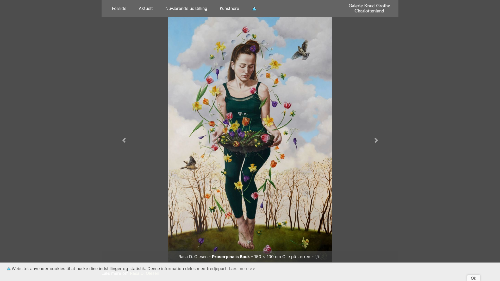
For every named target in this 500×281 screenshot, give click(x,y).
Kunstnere (229, 8)
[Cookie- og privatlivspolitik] (254, 8)
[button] (124, 140)
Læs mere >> (242, 268)
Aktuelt (146, 8)
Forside (119, 8)
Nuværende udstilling (186, 8)
